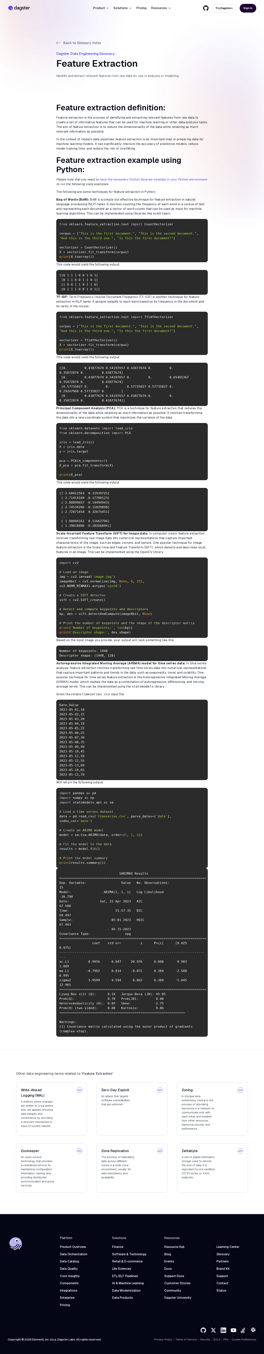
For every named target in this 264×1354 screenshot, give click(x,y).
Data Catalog (69, 1261)
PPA (225, 1339)
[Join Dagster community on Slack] (253, 1330)
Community (172, 1290)
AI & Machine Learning (128, 1283)
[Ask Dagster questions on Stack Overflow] (243, 1330)
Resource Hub (174, 1247)
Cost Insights (70, 1276)
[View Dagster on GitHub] (206, 8)
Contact (222, 1283)
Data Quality (69, 1269)
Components (69, 1283)
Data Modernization (126, 1290)
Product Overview (73, 1247)
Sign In (248, 8)
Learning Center (227, 1247)
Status (221, 1290)
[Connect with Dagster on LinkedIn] (223, 1330)
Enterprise (67, 1298)
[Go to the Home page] (19, 8)
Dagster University (177, 1298)
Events (169, 1261)
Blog (167, 1254)
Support (222, 1276)
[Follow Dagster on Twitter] (213, 1330)
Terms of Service (186, 1339)
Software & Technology (129, 1254)
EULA (217, 1339)
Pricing (141, 8)
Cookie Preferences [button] (244, 1339)
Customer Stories (177, 1283)
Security (205, 1339)
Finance (117, 1247)
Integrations (68, 1290)
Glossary (223, 1254)
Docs (168, 1269)
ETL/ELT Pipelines (125, 1276)
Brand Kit (223, 1269)
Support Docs (174, 1276)
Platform (66, 1238)
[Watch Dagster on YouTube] (233, 1330)
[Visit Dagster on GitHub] (203, 1330)
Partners (222, 1261)
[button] (101, 8)
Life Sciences (121, 1269)
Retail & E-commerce (127, 1261)
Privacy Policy (163, 1339)
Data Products (122, 1298)
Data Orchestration (73, 1254)
